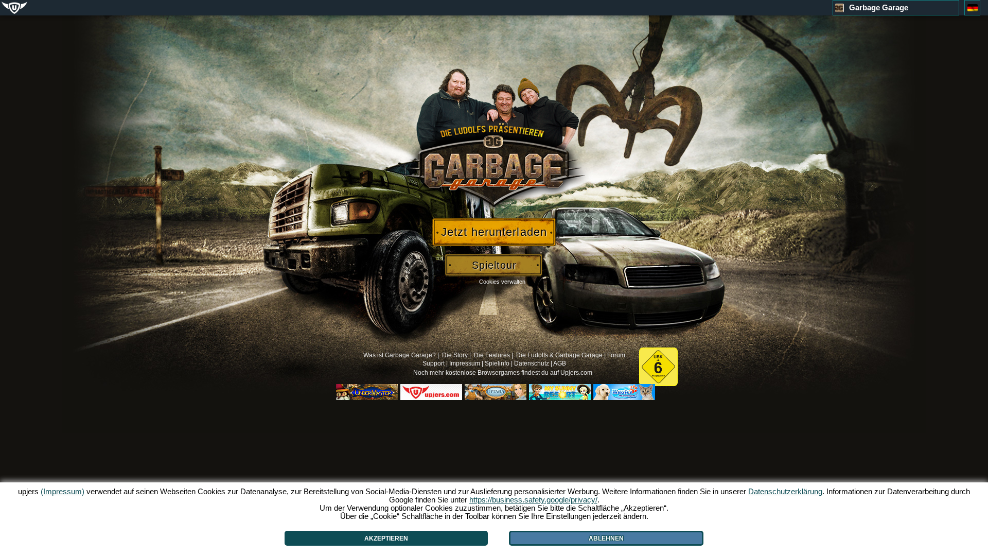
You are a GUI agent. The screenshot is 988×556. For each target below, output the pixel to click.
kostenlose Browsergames (483, 372)
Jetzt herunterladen (494, 231)
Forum (616, 355)
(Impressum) (62, 491)
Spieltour (494, 265)
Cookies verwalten (502, 282)
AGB (559, 363)
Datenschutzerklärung (785, 491)
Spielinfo (497, 363)
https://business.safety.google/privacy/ (533, 499)
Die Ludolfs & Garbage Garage (559, 355)
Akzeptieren (386, 538)
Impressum (464, 363)
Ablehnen (606, 538)
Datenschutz (531, 363)
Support (433, 363)
